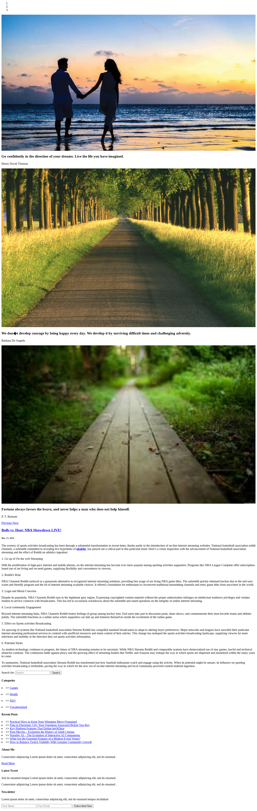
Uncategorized (18, 707)
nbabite (81, 549)
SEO (13, 700)
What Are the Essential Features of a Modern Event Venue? (45, 738)
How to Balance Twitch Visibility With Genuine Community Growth (51, 742)
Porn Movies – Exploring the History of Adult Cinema (42, 731)
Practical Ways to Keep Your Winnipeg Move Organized (43, 721)
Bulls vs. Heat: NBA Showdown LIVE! (31, 530)
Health (14, 694)
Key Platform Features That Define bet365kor (37, 728)
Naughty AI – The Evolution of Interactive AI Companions (45, 735)
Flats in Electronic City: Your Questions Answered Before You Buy (50, 725)
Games (14, 687)
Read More (8, 763)
